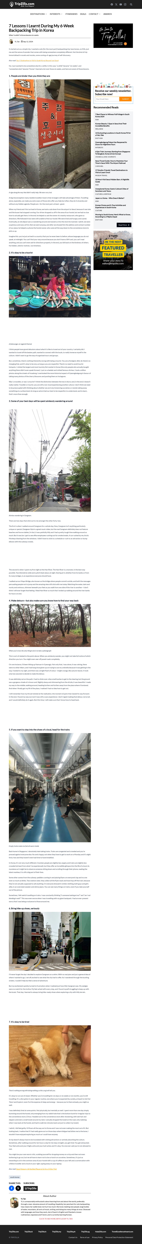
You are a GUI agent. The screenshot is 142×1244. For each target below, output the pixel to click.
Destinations (37, 14)
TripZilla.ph (71, 1231)
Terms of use (84, 1237)
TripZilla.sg (85, 1231)
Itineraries (71, 14)
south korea (14, 1177)
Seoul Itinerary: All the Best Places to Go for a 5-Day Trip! (36, 1169)
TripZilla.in (42, 1231)
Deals (83, 14)
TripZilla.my (56, 1231)
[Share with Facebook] (11, 1188)
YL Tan (23, 1199)
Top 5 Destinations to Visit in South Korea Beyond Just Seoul (37, 60)
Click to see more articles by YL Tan (56, 1219)
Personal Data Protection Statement (119, 1237)
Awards (107, 14)
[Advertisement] (50, 330)
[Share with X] (18, 1188)
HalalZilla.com (100, 1231)
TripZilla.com (14, 1231)
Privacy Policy (97, 1237)
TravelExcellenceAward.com (122, 1231)
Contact (93, 14)
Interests (55, 14)
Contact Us (73, 1237)
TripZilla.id (29, 1231)
